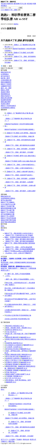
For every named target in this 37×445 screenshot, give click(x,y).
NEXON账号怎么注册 (8, 204)
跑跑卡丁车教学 (6, 84)
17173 (3, 10)
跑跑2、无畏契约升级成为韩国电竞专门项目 (19, 237)
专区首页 (4, 3)
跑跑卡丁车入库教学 (7, 216)
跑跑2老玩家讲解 (6, 98)
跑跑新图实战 (5, 94)
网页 (4, 66)
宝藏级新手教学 (6, 86)
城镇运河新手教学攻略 (8, 220)
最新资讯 (10, 3)
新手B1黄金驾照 (6, 200)
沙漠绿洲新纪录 (6, 80)
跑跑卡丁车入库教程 (7, 212)
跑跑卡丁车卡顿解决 (7, 202)
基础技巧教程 (5, 92)
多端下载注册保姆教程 (8, 222)
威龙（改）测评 (6, 88)
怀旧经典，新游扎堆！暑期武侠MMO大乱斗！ (16, 266)
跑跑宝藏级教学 (6, 82)
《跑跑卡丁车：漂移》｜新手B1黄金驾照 (18, 247)
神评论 (16, 24)
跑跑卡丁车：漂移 (11, 10)
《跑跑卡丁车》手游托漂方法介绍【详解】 (19, 235)
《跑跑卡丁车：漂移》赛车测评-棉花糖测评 (19, 241)
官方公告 (23, 3)
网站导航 (12, 441)
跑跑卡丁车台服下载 (7, 210)
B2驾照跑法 (5, 74)
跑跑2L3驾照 (5, 90)
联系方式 (33, 439)
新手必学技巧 (5, 76)
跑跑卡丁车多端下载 (7, 206)
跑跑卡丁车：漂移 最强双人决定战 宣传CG (19, 233)
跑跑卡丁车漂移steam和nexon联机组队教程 (19, 251)
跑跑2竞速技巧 (6, 96)
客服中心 (4, 441)
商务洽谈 (26, 439)
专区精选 (30, 3)
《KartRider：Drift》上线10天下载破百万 (18, 253)
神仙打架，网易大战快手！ (10, 268)
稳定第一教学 (5, 78)
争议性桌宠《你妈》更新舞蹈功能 (12, 262)
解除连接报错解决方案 (8, 208)
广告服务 (19, 439)
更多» (3, 226)
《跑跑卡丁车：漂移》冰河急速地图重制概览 (20, 249)
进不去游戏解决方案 (7, 214)
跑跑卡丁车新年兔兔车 (8, 106)
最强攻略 (17, 3)
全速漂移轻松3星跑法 (8, 107)
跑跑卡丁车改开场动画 (8, 218)
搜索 (20, 7)
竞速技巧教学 (5, 104)
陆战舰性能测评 (6, 100)
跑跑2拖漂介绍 (6, 72)
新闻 (10, 66)
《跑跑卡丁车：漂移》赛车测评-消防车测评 (19, 239)
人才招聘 (12, 439)
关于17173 (4, 439)
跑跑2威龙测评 (6, 102)
